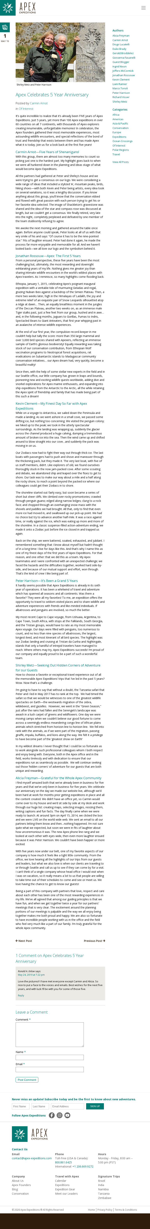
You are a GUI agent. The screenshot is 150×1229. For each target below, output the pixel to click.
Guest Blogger (120, 62)
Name (21, 1052)
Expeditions (119, 136)
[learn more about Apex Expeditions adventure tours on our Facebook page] (52, 1115)
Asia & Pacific (120, 123)
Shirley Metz (119, 101)
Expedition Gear (65, 1189)
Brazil (101, 1180)
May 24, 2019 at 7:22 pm (31, 974)
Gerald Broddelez (123, 53)
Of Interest (26, 109)
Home (91, 1209)
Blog (15, 1189)
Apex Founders (21, 1185)
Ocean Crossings (122, 141)
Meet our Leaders (66, 1193)
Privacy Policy (104, 1209)
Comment (23, 1019)
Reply (21, 995)
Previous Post (93, 941)
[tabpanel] (60, 55)
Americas (117, 119)
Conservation (120, 128)
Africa (115, 114)
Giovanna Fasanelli (123, 57)
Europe (116, 132)
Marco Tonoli (120, 88)
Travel (116, 154)
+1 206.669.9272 (82, 1166)
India (101, 1185)
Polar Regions (120, 150)
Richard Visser (120, 97)
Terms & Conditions (126, 1209)
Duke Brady (119, 49)
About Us (18, 1180)
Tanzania (104, 1193)
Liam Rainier (119, 84)
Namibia (103, 1189)
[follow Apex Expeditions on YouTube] (67, 1115)
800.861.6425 (63, 1162)
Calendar (60, 1180)
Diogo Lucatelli (120, 44)
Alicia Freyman (120, 35)
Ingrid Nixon (119, 66)
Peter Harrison (121, 93)
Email (20, 1064)
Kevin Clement (120, 79)
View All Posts (120, 162)
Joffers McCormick (123, 70)
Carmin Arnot (39, 103)
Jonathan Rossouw (123, 75)
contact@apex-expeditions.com (32, 1158)
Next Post (25, 941)
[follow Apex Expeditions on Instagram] (59, 1115)
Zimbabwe (104, 1198)
